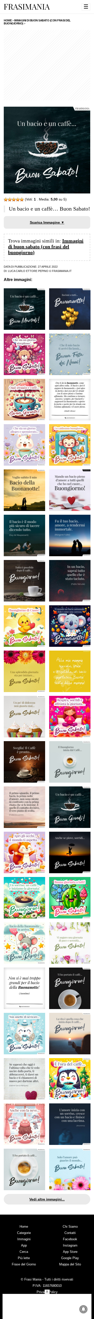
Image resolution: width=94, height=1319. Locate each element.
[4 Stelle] (18, 199)
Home (24, 1226)
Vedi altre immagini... (47, 1199)
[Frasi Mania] (27, 6)
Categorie (24, 1233)
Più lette (24, 1258)
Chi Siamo (70, 1226)
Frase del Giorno (24, 1264)
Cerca (24, 1252)
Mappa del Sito (70, 1264)
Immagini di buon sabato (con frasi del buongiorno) (45, 246)
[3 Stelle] (14, 199)
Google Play (70, 1258)
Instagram (70, 1245)
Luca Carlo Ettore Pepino (28, 270)
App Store (70, 1252)
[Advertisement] (47, 65)
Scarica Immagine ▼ (47, 222)
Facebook (70, 1239)
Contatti (70, 1233)
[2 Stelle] (10, 199)
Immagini (24, 1239)
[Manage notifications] (83, 1309)
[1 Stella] (6, 199)
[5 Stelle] (22, 199)
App (24, 1245)
